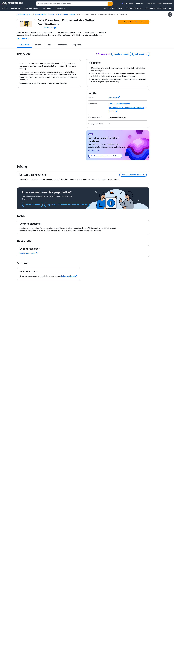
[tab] (24, 45)
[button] (58, 25)
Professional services (117, 117)
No (110, 124)
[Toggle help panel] (170, 14)
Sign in (149, 3)
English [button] (139, 3)
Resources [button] (59, 8)
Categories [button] (15, 8)
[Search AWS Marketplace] (110, 4)
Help (170, 8)
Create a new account (164, 3)
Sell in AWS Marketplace (134, 8)
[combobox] (72, 4)
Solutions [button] (47, 8)
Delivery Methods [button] (31, 8)
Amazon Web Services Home (156, 8)
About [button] (4, 8)
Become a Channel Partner (113, 8)
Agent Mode (128, 3)
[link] (103, 14)
